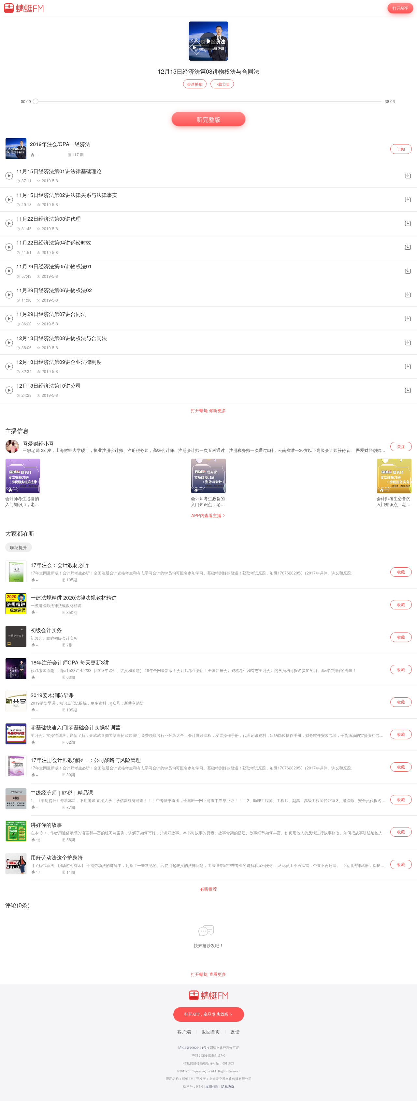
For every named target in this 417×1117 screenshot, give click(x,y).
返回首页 (211, 1032)
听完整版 (209, 119)
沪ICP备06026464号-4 (193, 1048)
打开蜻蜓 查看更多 (208, 974)
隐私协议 (227, 1086)
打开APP (400, 8)
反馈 (235, 1032)
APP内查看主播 (206, 515)
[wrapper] (208, 558)
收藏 (401, 571)
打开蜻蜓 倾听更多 (208, 410)
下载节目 (222, 84)
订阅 (401, 149)
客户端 (184, 1032)
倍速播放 (195, 84)
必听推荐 (208, 889)
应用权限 (212, 1086)
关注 (401, 446)
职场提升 (18, 547)
